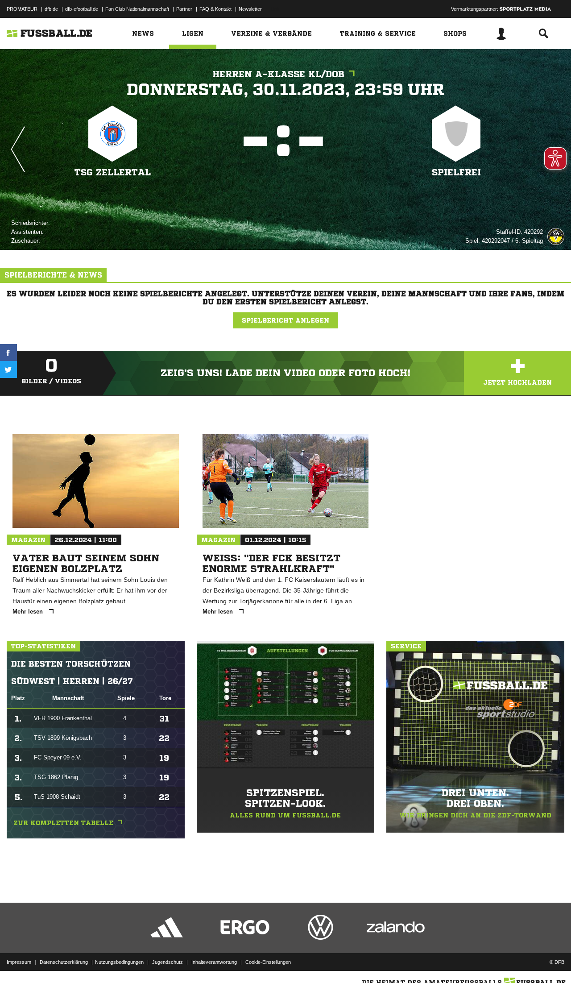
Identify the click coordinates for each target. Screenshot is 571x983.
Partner (184, 9)
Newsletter (250, 9)
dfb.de (51, 9)
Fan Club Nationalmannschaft (137, 9)
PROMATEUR (22, 9)
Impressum (19, 962)
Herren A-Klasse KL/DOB (278, 74)
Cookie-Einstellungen (268, 962)
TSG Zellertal (112, 172)
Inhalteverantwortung (214, 962)
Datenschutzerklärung (64, 962)
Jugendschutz (167, 962)
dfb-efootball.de (81, 9)
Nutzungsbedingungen (119, 962)
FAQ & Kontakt (215, 9)
